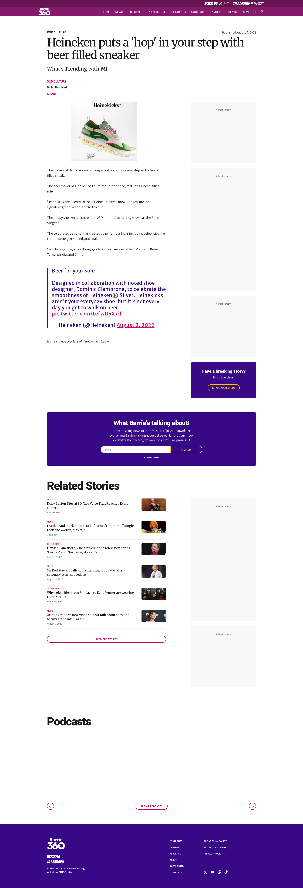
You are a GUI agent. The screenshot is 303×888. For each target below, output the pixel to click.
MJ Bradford (59, 87)
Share (52, 93)
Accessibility (177, 866)
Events (232, 12)
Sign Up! (186, 449)
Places (216, 12)
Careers (174, 847)
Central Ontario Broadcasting (70, 868)
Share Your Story (223, 388)
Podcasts (178, 12)
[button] (50, 806)
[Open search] (262, 11)
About (173, 860)
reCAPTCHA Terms (215, 847)
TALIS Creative (65, 872)
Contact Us (176, 872)
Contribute (176, 841)
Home (106, 12)
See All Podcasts (151, 806)
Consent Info (151, 458)
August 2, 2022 (135, 325)
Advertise (250, 12)
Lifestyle (135, 12)
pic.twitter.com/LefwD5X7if (87, 314)
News (119, 12)
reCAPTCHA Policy (215, 841)
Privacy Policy (213, 854)
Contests (198, 12)
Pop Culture (157, 12)
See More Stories (106, 639)
